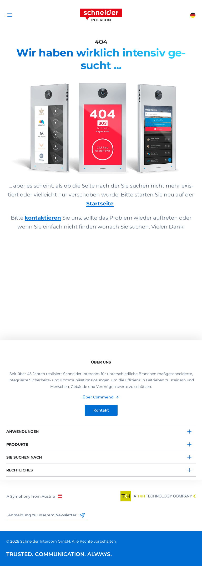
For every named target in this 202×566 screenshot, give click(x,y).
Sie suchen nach (24, 457)
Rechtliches (19, 470)
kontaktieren (43, 218)
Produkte (17, 444)
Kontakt (101, 410)
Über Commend (98, 397)
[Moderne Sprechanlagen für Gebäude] (101, 123)
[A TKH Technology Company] (158, 496)
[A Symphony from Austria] (34, 496)
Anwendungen (22, 431)
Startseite (100, 203)
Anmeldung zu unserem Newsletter (43, 515)
